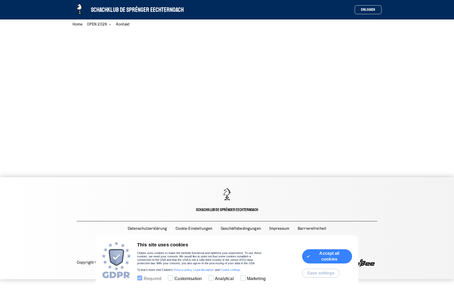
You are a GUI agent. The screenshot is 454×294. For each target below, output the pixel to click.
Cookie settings (230, 269)
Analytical (224, 278)
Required (152, 278)
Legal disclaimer (203, 269)
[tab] (80, 24)
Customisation (188, 278)
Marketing (256, 278)
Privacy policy (183, 269)
